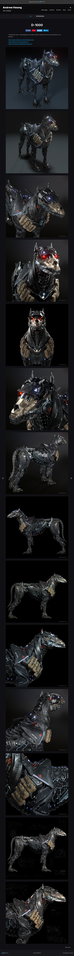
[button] (68, 947)
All (31, 16)
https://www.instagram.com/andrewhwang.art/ (21, 40)
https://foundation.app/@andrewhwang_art (20, 44)
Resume (58, 9)
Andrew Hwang (12, 7)
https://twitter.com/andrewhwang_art (18, 42)
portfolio (52, 9)
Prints (69, 9)
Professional (40, 16)
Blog (64, 9)
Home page (44, 9)
